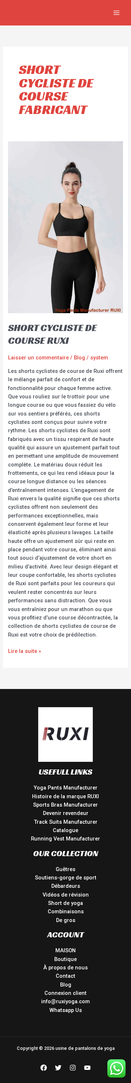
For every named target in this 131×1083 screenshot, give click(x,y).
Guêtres (65, 869)
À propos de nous (65, 967)
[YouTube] (87, 1067)
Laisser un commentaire (38, 357)
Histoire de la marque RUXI (65, 796)
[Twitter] (58, 1067)
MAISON (65, 950)
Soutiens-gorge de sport (65, 877)
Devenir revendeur (65, 813)
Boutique (65, 959)
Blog (79, 357)
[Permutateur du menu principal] (116, 12)
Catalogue (65, 830)
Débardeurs (65, 886)
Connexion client (65, 993)
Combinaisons (66, 911)
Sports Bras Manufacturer (65, 805)
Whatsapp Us (65, 1010)
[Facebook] (43, 1067)
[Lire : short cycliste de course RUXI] (65, 227)
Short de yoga (65, 903)
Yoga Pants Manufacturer (65, 787)
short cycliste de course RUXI (52, 334)
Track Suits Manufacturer (66, 822)
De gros (65, 920)
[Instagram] (73, 1067)
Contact (65, 976)
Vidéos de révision (66, 894)
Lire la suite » (24, 650)
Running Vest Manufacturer (65, 838)
